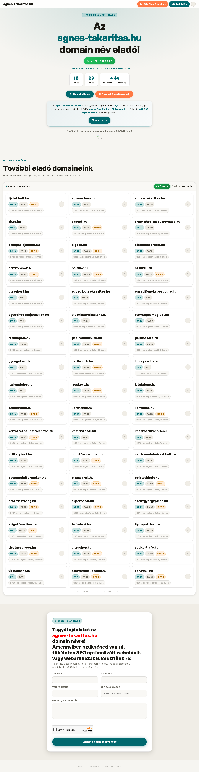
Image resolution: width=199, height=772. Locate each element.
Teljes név (58, 674)
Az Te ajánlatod (110, 687)
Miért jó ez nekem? (101, 60)
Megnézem (98, 120)
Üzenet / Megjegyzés (64, 700)
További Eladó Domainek (153, 4)
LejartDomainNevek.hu (67, 105)
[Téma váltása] (193, 4)
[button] (76, 79)
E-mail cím (106, 674)
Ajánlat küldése (179, 4)
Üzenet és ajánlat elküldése (100, 741)
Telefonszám (60, 687)
